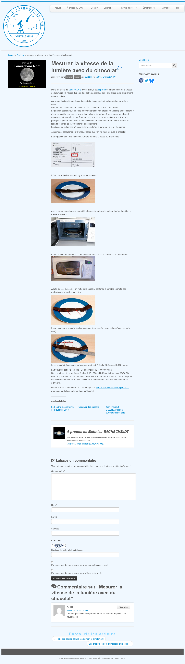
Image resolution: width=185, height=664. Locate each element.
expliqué (102, 89)
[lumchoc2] (73, 190)
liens (178, 7)
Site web (55, 528)
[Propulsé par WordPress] (99, 658)
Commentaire (58, 471)
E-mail (54, 516)
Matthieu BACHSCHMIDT (106, 77)
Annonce (166, 7)
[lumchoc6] (73, 348)
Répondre (123, 607)
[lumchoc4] (73, 268)
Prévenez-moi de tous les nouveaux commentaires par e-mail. (79, 565)
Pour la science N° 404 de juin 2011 (112, 387)
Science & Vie (75, 89)
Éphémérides (149, 7)
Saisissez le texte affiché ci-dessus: (67, 549)
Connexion (144, 59)
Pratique (20, 55)
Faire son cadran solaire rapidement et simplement (78, 638)
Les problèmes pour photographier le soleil (110, 643)
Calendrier (109, 7)
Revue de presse (129, 7)
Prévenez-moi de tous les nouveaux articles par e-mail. (76, 573)
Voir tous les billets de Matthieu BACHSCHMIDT (86, 443)
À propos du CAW (75, 7)
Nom (54, 505)
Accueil (58, 7)
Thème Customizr (120, 658)
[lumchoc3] (73, 231)
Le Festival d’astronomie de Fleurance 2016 (62, 408)
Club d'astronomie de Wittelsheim (75, 658)
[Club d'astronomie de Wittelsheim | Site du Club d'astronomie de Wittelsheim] (24, 26)
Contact (94, 7)
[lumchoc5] (73, 309)
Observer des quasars (88, 406)
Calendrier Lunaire (27, 86)
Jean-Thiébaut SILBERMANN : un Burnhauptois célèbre (115, 409)
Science (77, 77)
